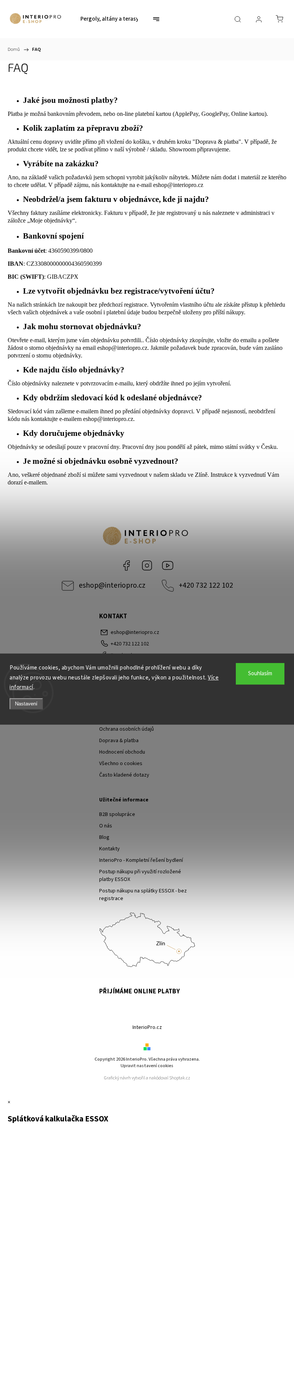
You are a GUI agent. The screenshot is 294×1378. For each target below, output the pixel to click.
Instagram (147, 565)
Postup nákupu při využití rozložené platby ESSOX (140, 875)
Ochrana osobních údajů (126, 729)
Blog (104, 837)
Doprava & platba (119, 740)
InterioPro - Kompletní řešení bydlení (141, 860)
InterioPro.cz (147, 1027)
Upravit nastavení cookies (147, 1066)
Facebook (126, 565)
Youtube (167, 565)
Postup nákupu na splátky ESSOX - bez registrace (143, 894)
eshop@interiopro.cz (178, 185)
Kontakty (109, 849)
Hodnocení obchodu (122, 752)
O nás (105, 826)
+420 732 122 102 (206, 585)
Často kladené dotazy (124, 775)
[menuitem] (109, 19)
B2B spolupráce (117, 814)
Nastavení (26, 704)
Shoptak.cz (179, 1078)
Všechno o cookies (120, 763)
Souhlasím (260, 674)
